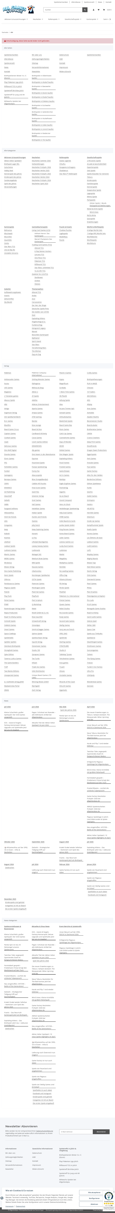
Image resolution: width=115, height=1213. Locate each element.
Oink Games (91, 575)
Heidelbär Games (38, 508)
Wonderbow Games (94, 682)
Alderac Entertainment (40, 404)
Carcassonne (37, 302)
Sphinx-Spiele (37, 633)
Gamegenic (8, 475)
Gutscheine (8, 167)
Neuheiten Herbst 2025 (40, 170)
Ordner (37, 281)
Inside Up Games (93, 521)
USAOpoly (90, 675)
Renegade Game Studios (96, 608)
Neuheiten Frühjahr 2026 (41, 167)
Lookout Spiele (9, 546)
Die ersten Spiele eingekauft (15, 909)
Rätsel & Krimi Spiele (95, 209)
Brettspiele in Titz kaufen (41, 140)
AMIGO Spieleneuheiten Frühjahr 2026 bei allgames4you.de (96, 808)
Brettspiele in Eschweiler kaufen (41, 106)
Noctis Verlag (92, 571)
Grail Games (36, 500)
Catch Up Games (65, 433)
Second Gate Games (66, 621)
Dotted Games (64, 450)
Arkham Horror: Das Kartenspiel (42, 234)
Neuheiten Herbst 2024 (40, 177)
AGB (61, 59)
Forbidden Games (11, 467)
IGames (35, 521)
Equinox (35, 458)
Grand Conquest (65, 500)
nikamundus (36, 571)
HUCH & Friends (10, 517)
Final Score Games (39, 488)
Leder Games (64, 538)
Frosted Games (65, 467)
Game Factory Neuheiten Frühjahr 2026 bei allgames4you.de (96, 798)
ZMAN (6, 690)
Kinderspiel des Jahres (12, 177)
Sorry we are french (66, 629)
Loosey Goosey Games (40, 546)
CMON (89, 433)
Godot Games (92, 496)
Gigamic (62, 492)
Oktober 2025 (9, 842)
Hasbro (89, 504)
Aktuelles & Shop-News (41, 926)
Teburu (90, 177)
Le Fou (34, 538)
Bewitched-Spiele (65, 421)
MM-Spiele (36, 563)
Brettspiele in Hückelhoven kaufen (42, 119)
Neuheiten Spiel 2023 (40, 183)
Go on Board (64, 496)
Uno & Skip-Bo (9, 250)
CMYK (6, 483)
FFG (5, 463)
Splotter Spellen (10, 642)
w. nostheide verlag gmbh (14, 682)
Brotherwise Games (94, 429)
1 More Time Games (66, 392)
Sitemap (35, 63)
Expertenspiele (92, 167)
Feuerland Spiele (38, 463)
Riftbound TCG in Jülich (13, 86)
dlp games (36, 450)
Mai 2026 (62, 707)
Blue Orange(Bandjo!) (40, 479)
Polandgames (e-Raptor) (96, 596)
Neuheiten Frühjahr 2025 (41, 174)
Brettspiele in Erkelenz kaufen (43, 101)
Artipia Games (37, 413)
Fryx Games (91, 467)
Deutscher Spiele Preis (40, 309)
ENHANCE (8, 488)
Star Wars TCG (9, 246)
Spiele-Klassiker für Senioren (98, 174)
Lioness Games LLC (66, 542)
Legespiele (91, 193)
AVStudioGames (65, 417)
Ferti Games (91, 458)
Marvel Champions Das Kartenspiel (43, 240)
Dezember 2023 (10, 899)
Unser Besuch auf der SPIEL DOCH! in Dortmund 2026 (97, 726)
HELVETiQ (90, 508)
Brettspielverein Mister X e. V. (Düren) (15, 77)
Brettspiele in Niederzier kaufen (41, 134)
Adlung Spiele (64, 400)
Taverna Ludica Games (12, 658)
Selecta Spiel (92, 621)
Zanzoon (90, 686)
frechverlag (63, 488)
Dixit (33, 315)
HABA (6, 504)
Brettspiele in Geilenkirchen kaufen (42, 113)
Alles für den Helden (95, 475)
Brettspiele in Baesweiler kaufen (41, 87)
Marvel (34, 331)
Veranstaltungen (10, 187)
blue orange (36, 425)
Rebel (34, 608)
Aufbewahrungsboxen (12, 292)
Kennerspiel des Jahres (13, 174)
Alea (61, 404)
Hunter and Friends (39, 517)
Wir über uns (37, 55)
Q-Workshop (36, 604)
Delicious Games (10, 446)
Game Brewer (64, 471)
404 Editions (91, 396)
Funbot (7, 471)
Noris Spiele (8, 575)
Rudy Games (64, 617)
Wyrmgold (36, 686)
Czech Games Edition (40, 442)
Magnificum (63, 383)
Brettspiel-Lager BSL (11, 164)
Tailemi (90, 654)
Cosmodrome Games (67, 438)
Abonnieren (101, 1132)
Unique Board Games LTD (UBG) (41, 676)
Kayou (61, 379)
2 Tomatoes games (11, 396)
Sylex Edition (9, 654)
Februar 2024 (64, 864)
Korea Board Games (66, 533)
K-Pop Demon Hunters (43, 251)
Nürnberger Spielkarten (41, 575)
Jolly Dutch (36, 525)
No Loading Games (66, 571)
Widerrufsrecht (65, 71)
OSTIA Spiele (36, 579)
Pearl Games (91, 583)
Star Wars (35, 344)
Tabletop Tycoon (65, 654)
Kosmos (7, 538)
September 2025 (38, 842)
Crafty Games (92, 373)
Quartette (8, 240)
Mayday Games (92, 554)
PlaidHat (62, 592)
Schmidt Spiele (9, 621)
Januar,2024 (91, 864)
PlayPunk (35, 596)
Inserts (6, 295)
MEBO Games (9, 558)
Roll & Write (91, 215)
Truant (61, 667)
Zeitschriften (9, 299)
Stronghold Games (11, 650)
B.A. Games (8, 421)
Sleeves (37, 284)
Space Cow (91, 629)
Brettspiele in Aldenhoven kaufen (41, 77)
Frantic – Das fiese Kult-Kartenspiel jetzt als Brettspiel (70, 859)
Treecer (90, 663)
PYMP (6, 604)
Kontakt (108, 2)
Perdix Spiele (64, 588)
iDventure (90, 517)
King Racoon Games (66, 529)
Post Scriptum (37, 600)
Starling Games (65, 642)
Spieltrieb (63, 638)
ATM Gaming (37, 417)
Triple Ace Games (38, 667)
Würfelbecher (92, 237)
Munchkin (8, 237)
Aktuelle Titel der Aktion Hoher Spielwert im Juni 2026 (43, 724)
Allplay (89, 404)
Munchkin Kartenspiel (40, 335)
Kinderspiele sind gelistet (14, 902)
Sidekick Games (10, 625)
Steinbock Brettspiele (12, 646)
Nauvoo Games (37, 567)
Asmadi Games (65, 413)
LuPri (89, 550)
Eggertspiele (91, 454)
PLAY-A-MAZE (92, 383)
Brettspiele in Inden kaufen (42, 125)
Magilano (7, 392)
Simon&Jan (36, 625)
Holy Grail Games (65, 513)
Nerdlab (62, 567)
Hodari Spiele (37, 513)
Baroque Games (10, 479)
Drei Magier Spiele (66, 454)
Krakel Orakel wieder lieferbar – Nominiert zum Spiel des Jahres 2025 (70, 849)
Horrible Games (93, 513)
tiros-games (63, 663)
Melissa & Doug (38, 388)
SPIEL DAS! (63, 633)
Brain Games (64, 429)
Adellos (34, 400)
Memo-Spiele (92, 197)
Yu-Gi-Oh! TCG (40, 271)
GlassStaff (8, 496)
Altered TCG (39, 248)
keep (6, 529)
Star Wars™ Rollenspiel (68, 174)
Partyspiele (91, 200)
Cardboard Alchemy (39, 433)
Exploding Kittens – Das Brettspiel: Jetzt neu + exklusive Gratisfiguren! (99, 849)
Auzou (6, 383)
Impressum (10, 1206)
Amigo (6, 408)
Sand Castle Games (94, 617)
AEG (88, 400)
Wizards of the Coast (67, 682)
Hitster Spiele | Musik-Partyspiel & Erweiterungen (100, 204)
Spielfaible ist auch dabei (97, 892)
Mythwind (35, 338)
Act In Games (64, 475)
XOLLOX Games (65, 686)
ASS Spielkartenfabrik (12, 417)
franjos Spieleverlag (39, 467)
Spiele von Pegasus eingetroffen (94, 879)
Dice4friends (92, 446)
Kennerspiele (92, 187)
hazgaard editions (11, 508)
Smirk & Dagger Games (40, 629)
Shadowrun (63, 170)
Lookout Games (92, 542)
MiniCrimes (94, 212)
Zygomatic (63, 690)
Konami (35, 533)
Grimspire (91, 500)
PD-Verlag (63, 583)
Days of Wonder (65, 442)
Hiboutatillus (9, 513)
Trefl (6, 667)
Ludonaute (36, 550)
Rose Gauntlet (37, 617)
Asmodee (90, 413)
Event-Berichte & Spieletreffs (70, 926)
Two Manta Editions (11, 671)
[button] (93, 10)
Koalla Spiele (92, 529)
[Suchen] (84, 9)
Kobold (7, 533)
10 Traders (91, 392)
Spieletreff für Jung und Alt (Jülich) (14, 96)
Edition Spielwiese (94, 483)
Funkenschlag (37, 325)
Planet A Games (65, 373)
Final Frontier (64, 463)
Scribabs (62, 388)
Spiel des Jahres (10, 183)
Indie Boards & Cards (67, 521)
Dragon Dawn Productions (97, 450)
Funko (89, 488)
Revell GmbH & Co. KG (40, 613)
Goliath (7, 500)
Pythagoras (36, 383)
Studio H (62, 650)
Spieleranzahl (89, 2)
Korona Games (92, 533)
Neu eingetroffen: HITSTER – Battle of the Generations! (97, 828)
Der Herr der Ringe (39, 305)
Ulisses (62, 671)
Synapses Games (38, 654)
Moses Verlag (9, 567)
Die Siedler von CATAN (40, 312)
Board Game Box (65, 425)
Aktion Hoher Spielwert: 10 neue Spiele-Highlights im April (99, 836)
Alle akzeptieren (94, 1192)
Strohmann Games (94, 646)
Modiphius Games (66, 563)
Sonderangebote (10, 180)
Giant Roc (35, 492)
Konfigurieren (94, 1198)
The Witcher (36, 351)
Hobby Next (8, 170)
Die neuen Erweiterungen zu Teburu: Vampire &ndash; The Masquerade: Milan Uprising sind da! (98, 716)
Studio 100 (36, 650)
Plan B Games (92, 592)
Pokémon (7, 373)
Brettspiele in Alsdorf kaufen (42, 82)
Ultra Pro (90, 671)
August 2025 (64, 842)
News (100, 2)
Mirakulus (8, 563)
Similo (6, 243)
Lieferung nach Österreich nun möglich (43, 871)
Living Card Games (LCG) (41, 230)
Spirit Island (36, 341)
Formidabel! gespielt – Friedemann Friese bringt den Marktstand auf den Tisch (98, 780)
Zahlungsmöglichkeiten (40, 59)
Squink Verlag (37, 642)
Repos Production (11, 613)
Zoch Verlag (36, 690)
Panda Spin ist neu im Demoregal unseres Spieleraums (67, 718)
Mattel (61, 554)
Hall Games (36, 504)
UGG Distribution (38, 671)
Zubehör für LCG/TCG (40, 274)
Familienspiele (92, 183)
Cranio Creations (93, 438)
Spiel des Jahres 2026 (68, 710)
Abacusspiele (37, 475)
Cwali (6, 442)
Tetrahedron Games (66, 658)
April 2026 (91, 707)
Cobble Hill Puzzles (39, 483)
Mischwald (8, 233)
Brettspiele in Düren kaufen (42, 93)
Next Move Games (94, 567)
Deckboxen (39, 277)
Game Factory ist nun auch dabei (69, 871)
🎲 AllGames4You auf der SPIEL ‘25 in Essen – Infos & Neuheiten (16, 849)
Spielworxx (91, 638)
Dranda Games (9, 454)
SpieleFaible (8, 638)
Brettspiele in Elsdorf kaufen (42, 97)
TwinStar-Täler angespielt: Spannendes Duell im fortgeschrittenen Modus (97, 753)
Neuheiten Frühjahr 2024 (41, 180)
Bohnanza (8, 230)
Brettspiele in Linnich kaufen (43, 129)
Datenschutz (20, 1206)
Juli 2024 (35, 864)
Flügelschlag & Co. (39, 322)
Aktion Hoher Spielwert (13, 161)
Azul (33, 299)
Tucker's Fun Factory (94, 667)
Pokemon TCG (40, 261)
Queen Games (64, 604)
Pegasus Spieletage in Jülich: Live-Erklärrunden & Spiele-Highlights (97, 819)
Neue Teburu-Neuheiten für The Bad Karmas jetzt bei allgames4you (97, 735)
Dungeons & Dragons (67, 167)
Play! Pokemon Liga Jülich (13, 82)
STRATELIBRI (64, 646)
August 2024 (9, 864)
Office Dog (63, 575)
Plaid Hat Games (38, 592)
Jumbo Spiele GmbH (66, 525)
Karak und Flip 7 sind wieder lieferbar (98, 744)
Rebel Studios (64, 608)
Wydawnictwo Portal (11, 686)
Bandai (34, 421)
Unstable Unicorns (11, 253)
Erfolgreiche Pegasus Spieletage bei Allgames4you (98, 763)
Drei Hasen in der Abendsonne (43, 454)
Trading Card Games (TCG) (42, 245)
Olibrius (7, 579)
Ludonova (63, 550)
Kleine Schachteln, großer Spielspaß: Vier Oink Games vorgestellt (14, 714)
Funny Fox (35, 471)
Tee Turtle (36, 658)
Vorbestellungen (38, 164)
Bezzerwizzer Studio (94, 421)
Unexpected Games (11, 675)
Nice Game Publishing (12, 571)
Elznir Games (9, 458)
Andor (34, 295)
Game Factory (92, 471)
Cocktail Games (10, 438)
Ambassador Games (11, 379)
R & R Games (92, 604)
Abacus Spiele (9, 400)
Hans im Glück (64, 504)
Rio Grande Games (66, 613)
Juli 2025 (90, 842)
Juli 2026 (7, 707)
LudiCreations (92, 546)
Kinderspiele (92, 180)
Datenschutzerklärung (44, 1131)
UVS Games (8, 388)
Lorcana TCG (39, 254)
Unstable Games (65, 675)
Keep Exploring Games (40, 529)
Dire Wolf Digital (10, 450)
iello (5, 521)
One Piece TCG (40, 258)
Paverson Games (38, 583)
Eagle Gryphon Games (67, 483)
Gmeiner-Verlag (38, 496)
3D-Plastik (63, 396)
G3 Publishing (9, 492)
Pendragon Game (38, 588)
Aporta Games (37, 408)
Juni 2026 (35, 707)
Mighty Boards (92, 558)
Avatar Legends (65, 161)
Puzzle (61, 240)
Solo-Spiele (91, 170)
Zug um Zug (36, 354)
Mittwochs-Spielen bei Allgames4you (12, 102)
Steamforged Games (94, 642)
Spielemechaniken (61, 2)
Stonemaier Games (39, 646)
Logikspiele (63, 233)
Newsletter (36, 71)
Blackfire (7, 425)
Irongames (8, 525)
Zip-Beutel (8, 302)
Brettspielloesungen (94, 379)
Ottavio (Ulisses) (65, 579)
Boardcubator (92, 425)
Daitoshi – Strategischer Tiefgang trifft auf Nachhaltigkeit (41, 849)
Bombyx (62, 479)
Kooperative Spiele (94, 190)
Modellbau (63, 237)
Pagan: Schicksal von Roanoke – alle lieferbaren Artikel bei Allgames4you (43, 714)
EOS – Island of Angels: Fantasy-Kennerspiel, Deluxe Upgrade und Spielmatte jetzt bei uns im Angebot (15, 726)
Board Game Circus (11, 429)
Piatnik (6, 592)
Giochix (90, 492)
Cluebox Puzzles (65, 230)
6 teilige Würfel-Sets (94, 230)
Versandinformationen (40, 67)
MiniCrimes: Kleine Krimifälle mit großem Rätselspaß (98, 771)
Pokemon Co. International (69, 596)
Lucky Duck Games (66, 546)
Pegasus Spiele (9, 588)
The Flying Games (93, 658)
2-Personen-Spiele (94, 161)
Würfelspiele (92, 240)
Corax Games (37, 438)
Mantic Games (9, 554)
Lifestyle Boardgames (40, 542)
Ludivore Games (10, 550)
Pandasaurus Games (12, 583)
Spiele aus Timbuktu (94, 633)
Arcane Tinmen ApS (66, 408)
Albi (5, 404)
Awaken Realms (93, 417)
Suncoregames (92, 650)
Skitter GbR (91, 625)
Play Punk (7, 596)
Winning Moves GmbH (40, 682)
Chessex (90, 388)
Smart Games (9, 629)
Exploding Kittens (38, 318)
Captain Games (10, 433)
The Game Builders (11, 663)
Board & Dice (37, 429)
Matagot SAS (36, 554)
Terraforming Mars (39, 348)
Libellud (7, 542)
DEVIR (61, 446)
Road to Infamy (92, 613)
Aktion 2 (35, 392)
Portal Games (9, 600)
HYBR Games (64, 517)
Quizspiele (91, 219)
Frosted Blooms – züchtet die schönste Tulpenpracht (98, 789)
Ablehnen (94, 1204)
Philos (89, 588)
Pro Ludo (90, 600)
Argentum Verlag (10, 413)
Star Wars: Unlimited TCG (44, 268)
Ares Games (91, 408)
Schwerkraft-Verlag (39, 621)
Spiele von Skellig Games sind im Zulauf (98, 887)
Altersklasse (75, 2)
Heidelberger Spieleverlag (69, 508)
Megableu (63, 558)
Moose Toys (91, 563)
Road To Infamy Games (13, 617)
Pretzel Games (64, 600)
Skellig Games (64, 625)
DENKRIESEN (37, 446)
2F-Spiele (35, 396)
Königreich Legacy (38, 328)
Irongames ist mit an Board (15, 905)
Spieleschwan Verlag (39, 638)
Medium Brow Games (40, 558)
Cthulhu (62, 164)
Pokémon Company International (39, 374)
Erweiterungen (92, 222)
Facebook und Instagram (97, 895)
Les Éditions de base (94, 538)
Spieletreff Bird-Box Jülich (14, 90)
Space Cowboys (10, 633)
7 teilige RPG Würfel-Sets (96, 233)
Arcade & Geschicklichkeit (96, 164)
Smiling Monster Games (41, 379)
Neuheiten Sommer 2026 (41, 161)
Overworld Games (94, 579)
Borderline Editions (94, 479)
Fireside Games (93, 463)
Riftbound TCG (40, 264)
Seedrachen (9, 868)
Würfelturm (91, 243)
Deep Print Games (94, 442)
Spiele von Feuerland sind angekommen (97, 871)
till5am (34, 663)
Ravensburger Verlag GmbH (14, 608)
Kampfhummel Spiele (95, 525)
